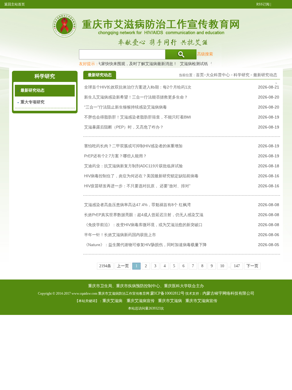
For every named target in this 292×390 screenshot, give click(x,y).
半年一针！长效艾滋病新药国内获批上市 (120, 234)
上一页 (123, 266)
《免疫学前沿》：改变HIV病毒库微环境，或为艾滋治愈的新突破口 (143, 224)
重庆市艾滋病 (170, 301)
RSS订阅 (262, 4)
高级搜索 (205, 54)
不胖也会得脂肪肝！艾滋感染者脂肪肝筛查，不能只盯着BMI (137, 117)
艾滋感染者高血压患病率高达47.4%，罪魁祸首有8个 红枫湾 (137, 204)
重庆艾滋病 (112, 301)
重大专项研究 (32, 102)
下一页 (252, 266)
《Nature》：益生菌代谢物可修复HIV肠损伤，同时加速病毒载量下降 (145, 244)
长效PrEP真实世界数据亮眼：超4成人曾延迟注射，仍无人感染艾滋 (143, 214)
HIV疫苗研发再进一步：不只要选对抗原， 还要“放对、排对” (137, 186)
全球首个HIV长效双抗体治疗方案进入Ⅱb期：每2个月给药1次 (137, 87)
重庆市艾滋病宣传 (201, 301)
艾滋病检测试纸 (191, 63)
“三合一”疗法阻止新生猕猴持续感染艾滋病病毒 (125, 107)
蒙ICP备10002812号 (167, 293)
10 (222, 266)
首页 (200, 75)
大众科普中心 (218, 75)
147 (237, 266)
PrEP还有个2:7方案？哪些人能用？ (115, 156)
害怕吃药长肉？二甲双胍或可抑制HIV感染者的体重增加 (133, 146)
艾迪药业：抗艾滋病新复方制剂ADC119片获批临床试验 (133, 166)
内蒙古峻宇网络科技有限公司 (228, 293)
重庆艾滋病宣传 (141, 301)
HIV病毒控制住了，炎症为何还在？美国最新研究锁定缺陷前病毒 (141, 176)
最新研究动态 (32, 90)
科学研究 (242, 75)
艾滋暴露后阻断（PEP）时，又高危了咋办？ (124, 127)
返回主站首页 (14, 4)
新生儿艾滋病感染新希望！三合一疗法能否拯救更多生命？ (136, 97)
